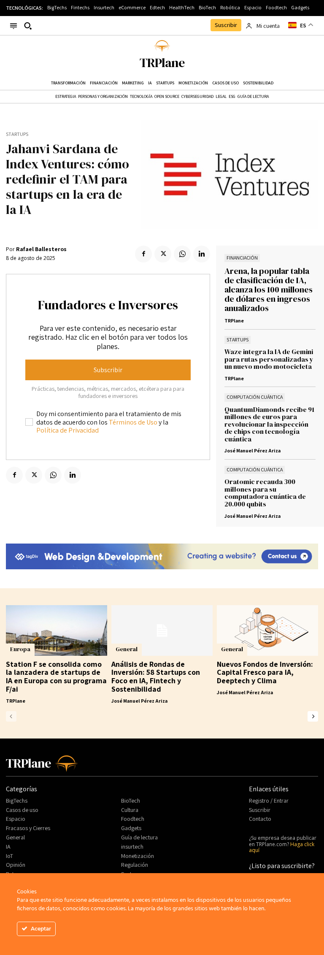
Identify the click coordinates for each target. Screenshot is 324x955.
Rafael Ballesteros (41, 249)
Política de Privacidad (67, 430)
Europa (20, 649)
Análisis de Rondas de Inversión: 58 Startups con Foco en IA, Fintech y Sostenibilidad (155, 676)
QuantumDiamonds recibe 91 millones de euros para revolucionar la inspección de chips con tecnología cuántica (269, 424)
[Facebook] (143, 254)
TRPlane (234, 320)
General (127, 649)
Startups (17, 134)
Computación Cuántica (255, 397)
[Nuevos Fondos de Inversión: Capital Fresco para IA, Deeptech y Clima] (267, 630)
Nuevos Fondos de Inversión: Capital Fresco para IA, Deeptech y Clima (265, 672)
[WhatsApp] (182, 254)
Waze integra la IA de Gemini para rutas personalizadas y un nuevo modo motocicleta (268, 359)
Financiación (242, 257)
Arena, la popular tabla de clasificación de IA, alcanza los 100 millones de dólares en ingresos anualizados (268, 289)
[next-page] (313, 716)
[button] (28, 25)
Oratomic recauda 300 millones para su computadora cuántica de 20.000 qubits (265, 493)
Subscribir (108, 369)
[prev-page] (11, 716)
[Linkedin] (201, 254)
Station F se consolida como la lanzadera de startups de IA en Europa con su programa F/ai (56, 676)
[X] (162, 254)
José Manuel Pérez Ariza (252, 450)
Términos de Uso (133, 422)
